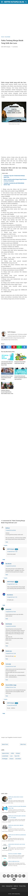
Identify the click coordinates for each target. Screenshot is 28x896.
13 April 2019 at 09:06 (11, 530)
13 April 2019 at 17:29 (12, 551)
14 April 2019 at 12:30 (11, 653)
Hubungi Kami (9, 886)
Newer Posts (5, 744)
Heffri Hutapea (10, 549)
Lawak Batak (5, 756)
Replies (5, 545)
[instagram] (15, 875)
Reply (7, 542)
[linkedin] (19, 875)
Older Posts (23, 744)
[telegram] (24, 347)
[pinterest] (14, 347)
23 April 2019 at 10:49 (11, 666)
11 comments (14, 46)
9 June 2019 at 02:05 (12, 705)
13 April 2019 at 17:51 (12, 597)
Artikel (12, 753)
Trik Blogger (4, 758)
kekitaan (8, 528)
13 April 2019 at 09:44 (11, 566)
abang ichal (8, 609)
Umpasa (11, 758)
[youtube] (12, 875)
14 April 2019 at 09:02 (11, 626)
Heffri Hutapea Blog (14, 2)
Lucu (11, 756)
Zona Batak (18, 758)
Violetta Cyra (9, 651)
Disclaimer (14, 888)
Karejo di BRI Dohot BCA (13, 861)
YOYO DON (8, 664)
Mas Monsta (8, 563)
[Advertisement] (14, 20)
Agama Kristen (5, 753)
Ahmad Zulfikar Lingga (11, 685)
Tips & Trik (16, 756)
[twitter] (8, 347)
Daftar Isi (16, 886)
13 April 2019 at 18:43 (11, 611)
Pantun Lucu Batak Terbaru (14, 853)
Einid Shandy (9, 624)
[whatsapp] (19, 347)
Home (3, 886)
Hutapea (18, 753)
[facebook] (3, 347)
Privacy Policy (22, 886)
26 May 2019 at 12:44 (11, 687)
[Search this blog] (26, 2)
